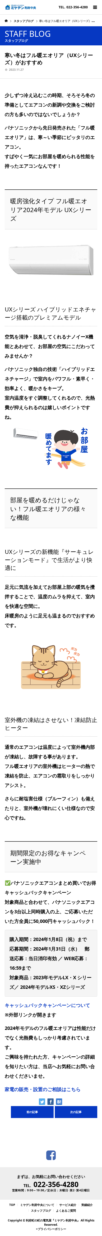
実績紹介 (87, 1205)
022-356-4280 (56, 1184)
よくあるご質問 (66, 1211)
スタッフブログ (41, 1211)
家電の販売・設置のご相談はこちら (43, 1089)
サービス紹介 (67, 1205)
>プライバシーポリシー (51, 1229)
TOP (12, 1205)
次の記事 (76, 1112)
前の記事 (32, 1112)
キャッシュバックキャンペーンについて (47, 1005)
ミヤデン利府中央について (37, 1205)
